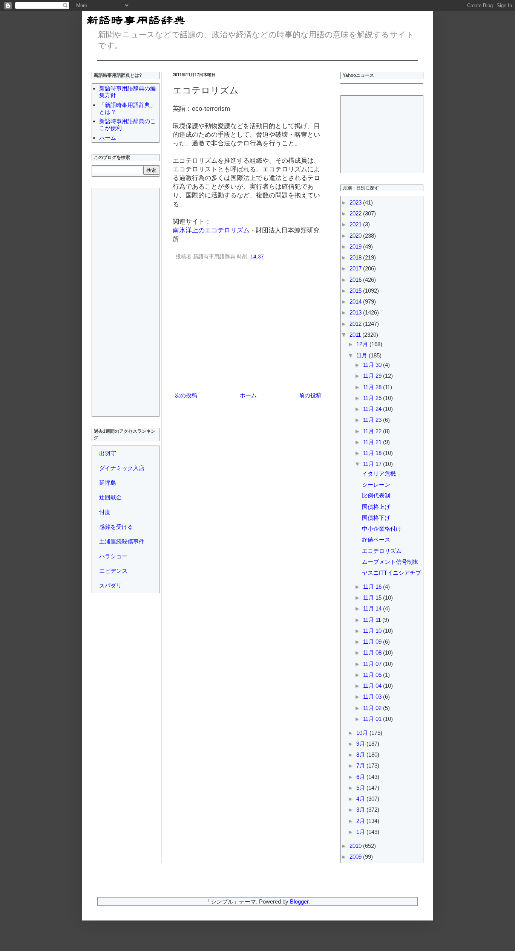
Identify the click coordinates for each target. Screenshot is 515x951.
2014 (356, 301)
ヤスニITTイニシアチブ (391, 572)
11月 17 (373, 464)
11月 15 (373, 597)
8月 (361, 754)
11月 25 (373, 398)
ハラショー (113, 556)
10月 (362, 733)
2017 (356, 268)
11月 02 (373, 708)
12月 (362, 344)
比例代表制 (376, 495)
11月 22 (373, 431)
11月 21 (373, 442)
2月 (361, 821)
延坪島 (107, 482)
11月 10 (373, 630)
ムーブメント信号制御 (390, 562)
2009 (356, 856)
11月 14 (373, 608)
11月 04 (373, 685)
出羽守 (107, 453)
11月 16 (373, 586)
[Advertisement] (248, 327)
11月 (362, 355)
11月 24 (373, 409)
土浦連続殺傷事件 (121, 541)
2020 (356, 235)
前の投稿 (310, 395)
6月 (361, 777)
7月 (361, 765)
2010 (356, 846)
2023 (356, 202)
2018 (356, 257)
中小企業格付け (382, 528)
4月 (361, 798)
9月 (361, 743)
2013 (356, 312)
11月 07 (373, 664)
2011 (355, 334)
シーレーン (376, 484)
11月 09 (373, 641)
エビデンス (113, 571)
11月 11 (372, 620)
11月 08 (373, 652)
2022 (356, 213)
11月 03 (373, 696)
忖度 (104, 512)
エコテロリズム (382, 551)
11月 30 (373, 365)
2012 (356, 324)
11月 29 (373, 375)
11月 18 (373, 453)
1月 (361, 832)
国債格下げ (376, 517)
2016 (356, 279)
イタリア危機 (379, 473)
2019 (356, 246)
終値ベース (376, 539)
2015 (356, 290)
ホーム (248, 395)
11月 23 (373, 420)
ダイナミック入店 (121, 468)
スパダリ (110, 585)
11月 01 (373, 719)
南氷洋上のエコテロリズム (211, 230)
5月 (361, 788)
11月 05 (373, 675)
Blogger (299, 901)
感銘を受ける (116, 527)
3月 (361, 809)
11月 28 (373, 387)
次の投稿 (186, 395)
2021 (356, 224)
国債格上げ (376, 507)
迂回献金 (110, 497)
